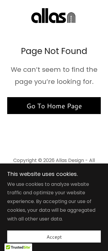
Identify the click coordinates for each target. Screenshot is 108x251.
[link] (54, 17)
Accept (54, 236)
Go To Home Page (54, 105)
